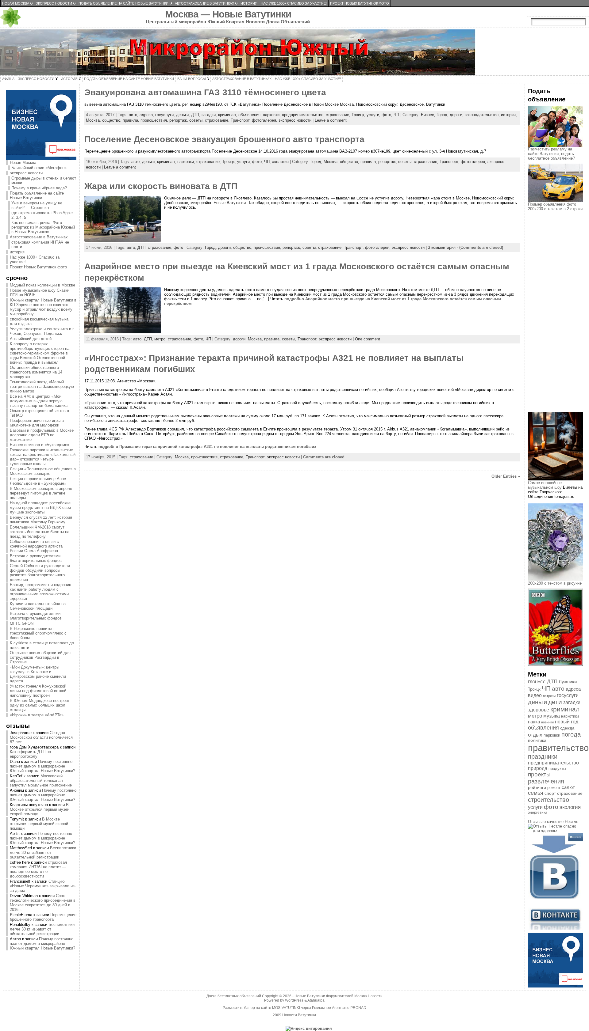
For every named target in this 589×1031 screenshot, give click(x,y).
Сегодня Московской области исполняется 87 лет (41, 737)
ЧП (396, 114)
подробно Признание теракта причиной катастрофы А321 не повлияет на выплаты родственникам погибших (207, 446)
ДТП (195, 114)
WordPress (294, 1000)
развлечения (546, 781)
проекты (539, 774)
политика (537, 740)
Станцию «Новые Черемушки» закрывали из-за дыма (43, 886)
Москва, (94, 120)
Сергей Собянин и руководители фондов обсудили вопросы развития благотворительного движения (40, 572)
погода (571, 734)
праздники (542, 756)
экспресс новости (26, 173)
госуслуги (164, 114)
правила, (132, 120)
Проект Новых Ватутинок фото (38, 267)
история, (509, 114)
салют (568, 787)
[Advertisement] (558, 317)
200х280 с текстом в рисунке (555, 583)
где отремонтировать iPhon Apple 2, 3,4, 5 (42, 215)
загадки (209, 114)
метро (159, 339)
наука (534, 721)
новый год (566, 721)
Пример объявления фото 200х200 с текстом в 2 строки (555, 206)
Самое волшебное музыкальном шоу (545, 485)
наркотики (570, 716)
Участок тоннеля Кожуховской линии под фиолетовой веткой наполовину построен (38, 691)
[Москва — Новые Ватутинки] (294, 52)
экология (280, 161)
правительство (558, 748)
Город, (443, 114)
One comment (367, 339)
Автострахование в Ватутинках (39, 237)
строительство (548, 799)
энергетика (537, 812)
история (17, 252)
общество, (112, 120)
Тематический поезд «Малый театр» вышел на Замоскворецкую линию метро (42, 386)
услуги (373, 114)
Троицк (358, 114)
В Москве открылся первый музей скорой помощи (39, 809)
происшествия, (155, 120)
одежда (567, 728)
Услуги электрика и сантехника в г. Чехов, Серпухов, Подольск (42, 331)
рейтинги (537, 787)
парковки (271, 114)
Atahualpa (316, 1000)
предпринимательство (302, 114)
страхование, (218, 120)
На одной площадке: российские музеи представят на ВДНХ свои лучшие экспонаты (40, 507)
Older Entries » (505, 476)
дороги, (457, 114)
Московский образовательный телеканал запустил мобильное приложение (41, 780)
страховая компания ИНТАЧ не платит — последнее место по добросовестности (38, 869)
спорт (550, 793)
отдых (535, 735)
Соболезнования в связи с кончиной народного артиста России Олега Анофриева (36, 546)
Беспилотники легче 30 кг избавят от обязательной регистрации (43, 852)
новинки (547, 722)
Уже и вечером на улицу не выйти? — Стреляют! (36, 205)
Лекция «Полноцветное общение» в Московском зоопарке (43, 471)
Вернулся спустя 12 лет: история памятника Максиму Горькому (41, 519)
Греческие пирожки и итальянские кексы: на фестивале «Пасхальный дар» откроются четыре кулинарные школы (42, 457)
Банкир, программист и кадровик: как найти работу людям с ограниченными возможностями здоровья (41, 591)
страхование (337, 114)
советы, (197, 120)
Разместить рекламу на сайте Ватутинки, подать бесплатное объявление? (551, 154)
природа (537, 768)
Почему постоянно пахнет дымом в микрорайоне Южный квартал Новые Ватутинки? (42, 766)
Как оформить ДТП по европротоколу (30, 754)
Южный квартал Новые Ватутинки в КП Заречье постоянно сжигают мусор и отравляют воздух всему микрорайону (43, 307)
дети (555, 701)
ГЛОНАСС (537, 682)
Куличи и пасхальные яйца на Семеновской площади (38, 606)
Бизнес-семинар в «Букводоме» (39, 444)
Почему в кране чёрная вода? (39, 188)
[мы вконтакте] (555, 928)
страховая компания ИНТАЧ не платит (40, 244)
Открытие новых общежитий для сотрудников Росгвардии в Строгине (40, 657)
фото (386, 114)
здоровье (538, 709)
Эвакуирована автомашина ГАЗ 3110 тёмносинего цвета (205, 92)
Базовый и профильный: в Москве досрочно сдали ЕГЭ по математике (42, 435)
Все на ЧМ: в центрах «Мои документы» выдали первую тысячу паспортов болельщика (38, 401)
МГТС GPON (21, 623)
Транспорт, (241, 120)
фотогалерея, (265, 120)
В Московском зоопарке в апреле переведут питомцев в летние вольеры (41, 493)
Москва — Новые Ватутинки (228, 14)
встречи (549, 696)
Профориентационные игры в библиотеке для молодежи (37, 422)
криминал (227, 114)
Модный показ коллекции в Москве (42, 285)
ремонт (553, 787)
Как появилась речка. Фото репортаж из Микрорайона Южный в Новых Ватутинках (43, 227)
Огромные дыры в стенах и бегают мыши (43, 180)
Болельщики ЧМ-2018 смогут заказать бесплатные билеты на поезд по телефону (39, 532)
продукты (557, 768)
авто (133, 114)
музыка (551, 715)
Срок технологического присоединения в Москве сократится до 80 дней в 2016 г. (42, 902)
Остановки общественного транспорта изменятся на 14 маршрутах (36, 372)
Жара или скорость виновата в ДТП (160, 186)
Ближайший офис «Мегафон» (39, 167)
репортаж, (179, 120)
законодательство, (483, 114)
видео (535, 695)
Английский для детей (31, 338)
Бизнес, (429, 114)
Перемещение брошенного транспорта (43, 917)
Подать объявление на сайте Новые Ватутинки (37, 195)
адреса (146, 114)
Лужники (568, 681)
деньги (182, 114)
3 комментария (442, 247)
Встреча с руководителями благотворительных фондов (36, 558)
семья (535, 793)
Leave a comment (331, 120)
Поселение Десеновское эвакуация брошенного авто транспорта (224, 139)
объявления (249, 114)
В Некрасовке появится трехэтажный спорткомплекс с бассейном (38, 633)
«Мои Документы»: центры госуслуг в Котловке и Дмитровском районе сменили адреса (38, 674)
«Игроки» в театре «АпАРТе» (37, 715)
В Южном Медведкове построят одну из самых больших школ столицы (40, 705)
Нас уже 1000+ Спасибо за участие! (35, 259)
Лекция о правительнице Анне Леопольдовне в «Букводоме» (38, 481)
